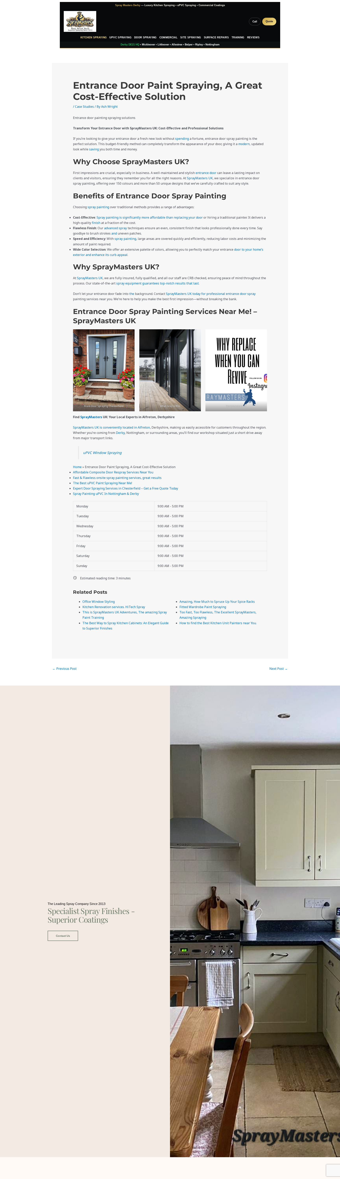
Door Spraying (145, 37)
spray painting (98, 207)
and (114, 233)
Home (77, 467)
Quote (269, 21)
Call (254, 21)
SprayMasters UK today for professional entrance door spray (211, 294)
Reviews (253, 37)
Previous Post (64, 668)
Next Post (278, 668)
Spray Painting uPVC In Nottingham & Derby (106, 493)
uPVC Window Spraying (102, 452)
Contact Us (63, 935)
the (131, 294)
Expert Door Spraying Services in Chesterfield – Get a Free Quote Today (125, 488)
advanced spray (115, 228)
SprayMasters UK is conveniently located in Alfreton (111, 427)
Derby (120, 433)
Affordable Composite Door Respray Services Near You (113, 472)
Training (238, 37)
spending (182, 138)
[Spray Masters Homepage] (80, 21)
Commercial (168, 37)
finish (96, 223)
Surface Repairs (216, 37)
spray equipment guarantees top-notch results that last (157, 283)
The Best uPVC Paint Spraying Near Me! (102, 483)
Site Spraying (190, 37)
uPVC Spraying (120, 37)
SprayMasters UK (200, 178)
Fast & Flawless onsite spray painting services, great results (117, 478)
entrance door (206, 173)
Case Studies (84, 106)
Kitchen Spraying (93, 37)
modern (244, 144)
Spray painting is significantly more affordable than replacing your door (150, 217)
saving (94, 149)
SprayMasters (91, 417)
